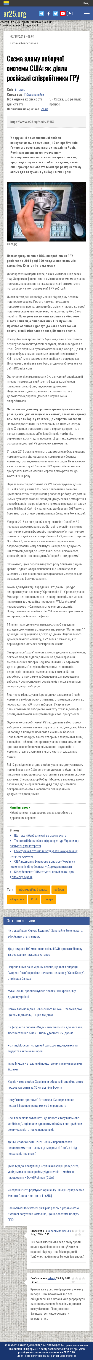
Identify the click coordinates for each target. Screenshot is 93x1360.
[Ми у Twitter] (55, 13)
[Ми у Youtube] (63, 13)
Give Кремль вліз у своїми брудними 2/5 (76, 1278)
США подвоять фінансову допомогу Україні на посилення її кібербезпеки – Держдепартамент (42, 864)
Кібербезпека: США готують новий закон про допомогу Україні (42, 874)
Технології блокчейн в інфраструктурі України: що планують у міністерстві (44, 843)
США (34, 899)
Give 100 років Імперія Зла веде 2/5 (79, 1231)
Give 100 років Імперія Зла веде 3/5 (83, 1231)
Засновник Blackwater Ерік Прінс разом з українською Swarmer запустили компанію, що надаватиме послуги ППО (43, 1214)
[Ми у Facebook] (48, 13)
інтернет (21, 90)
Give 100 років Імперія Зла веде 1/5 (76, 1231)
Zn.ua (44, 109)
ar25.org (14, 13)
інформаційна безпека (33, 889)
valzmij (52, 1278)
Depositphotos (68, 1355)
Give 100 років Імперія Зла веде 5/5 (79, 1234)
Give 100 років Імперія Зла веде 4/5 (76, 1234)
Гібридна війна (34, 94)
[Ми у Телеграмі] (41, 13)
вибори (59, 889)
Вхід (85, 3)
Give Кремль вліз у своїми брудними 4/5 (83, 1278)
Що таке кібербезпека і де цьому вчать (40, 836)
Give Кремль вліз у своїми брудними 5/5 (73, 1282)
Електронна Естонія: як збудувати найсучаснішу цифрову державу (43, 853)
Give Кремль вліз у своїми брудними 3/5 (80, 1278)
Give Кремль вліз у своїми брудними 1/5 (73, 1278)
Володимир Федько (60, 1231)
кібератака (17, 899)
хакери (48, 899)
